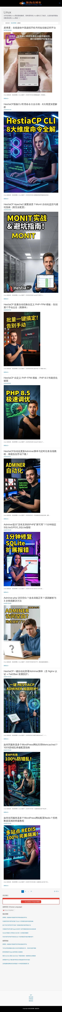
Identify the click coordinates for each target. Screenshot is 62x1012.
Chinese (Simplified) (8, 910)
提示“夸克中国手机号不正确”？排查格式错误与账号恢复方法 (17, 925)
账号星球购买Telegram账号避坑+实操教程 (13, 952)
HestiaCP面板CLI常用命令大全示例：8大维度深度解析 (15, 933)
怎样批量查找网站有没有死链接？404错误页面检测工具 (16, 963)
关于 (31, 995)
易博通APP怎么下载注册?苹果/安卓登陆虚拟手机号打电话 (16, 959)
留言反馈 (31, 997)
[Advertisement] (31, 977)
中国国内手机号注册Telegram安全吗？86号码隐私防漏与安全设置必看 (19, 929)
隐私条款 (31, 1000)
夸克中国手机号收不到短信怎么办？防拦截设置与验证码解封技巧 (18, 936)
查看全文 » (6, 98)
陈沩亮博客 (13, 23)
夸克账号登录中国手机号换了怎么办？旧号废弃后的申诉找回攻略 (18, 921)
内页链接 (31, 998)
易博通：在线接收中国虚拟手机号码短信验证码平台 (30, 27)
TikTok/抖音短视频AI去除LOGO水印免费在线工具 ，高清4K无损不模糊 (19, 948)
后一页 (56, 891)
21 (31, 891)
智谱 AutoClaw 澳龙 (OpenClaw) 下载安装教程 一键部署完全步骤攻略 (19, 955)
